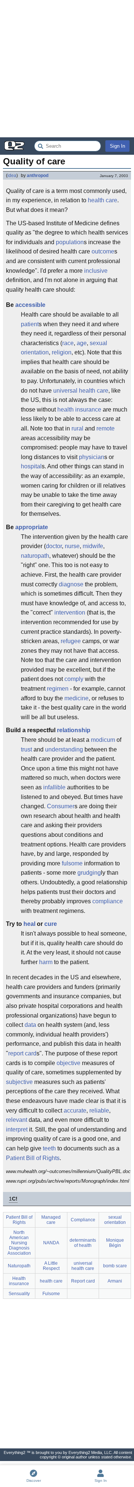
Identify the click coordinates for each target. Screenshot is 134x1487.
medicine (76, 698)
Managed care (51, 1220)
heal (29, 924)
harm (45, 962)
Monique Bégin (115, 1243)
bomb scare (115, 1265)
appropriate (31, 527)
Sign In (117, 146)
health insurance (79, 409)
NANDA (51, 1242)
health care (102, 200)
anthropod (37, 175)
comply (73, 679)
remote (105, 428)
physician (91, 457)
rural (77, 428)
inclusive (96, 271)
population (70, 242)
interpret (17, 1129)
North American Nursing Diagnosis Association (19, 1243)
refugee (71, 641)
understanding (64, 749)
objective (68, 1063)
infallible (54, 787)
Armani (115, 1281)
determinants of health (83, 1243)
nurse (72, 546)
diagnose (71, 584)
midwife (93, 546)
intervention (69, 612)
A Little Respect (51, 1266)
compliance (107, 901)
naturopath (35, 556)
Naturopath (19, 1265)
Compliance (83, 1219)
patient (30, 324)
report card (22, 1053)
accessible (30, 305)
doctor (54, 546)
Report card (83, 1281)
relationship (73, 730)
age (82, 343)
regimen (57, 688)
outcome (103, 251)
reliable (99, 1110)
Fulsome (51, 1293)
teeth (49, 1148)
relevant (16, 1120)
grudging (89, 872)
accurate (75, 1110)
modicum (103, 740)
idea (11, 175)
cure (50, 924)
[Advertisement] (67, 68)
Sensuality (19, 1293)
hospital (31, 466)
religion (61, 352)
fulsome (72, 863)
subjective (19, 1082)
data (30, 1025)
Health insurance (19, 1281)
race (68, 343)
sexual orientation (115, 1220)
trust (26, 749)
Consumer (60, 806)
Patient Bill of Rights (33, 1158)
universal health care (80, 390)
